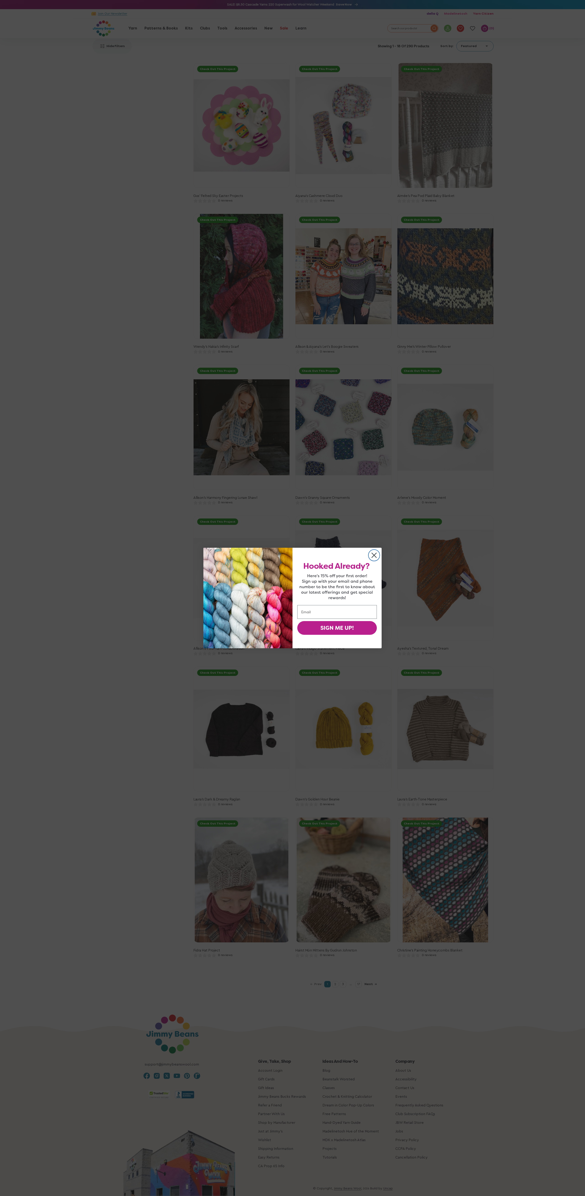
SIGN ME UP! (337, 628)
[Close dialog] (374, 555)
